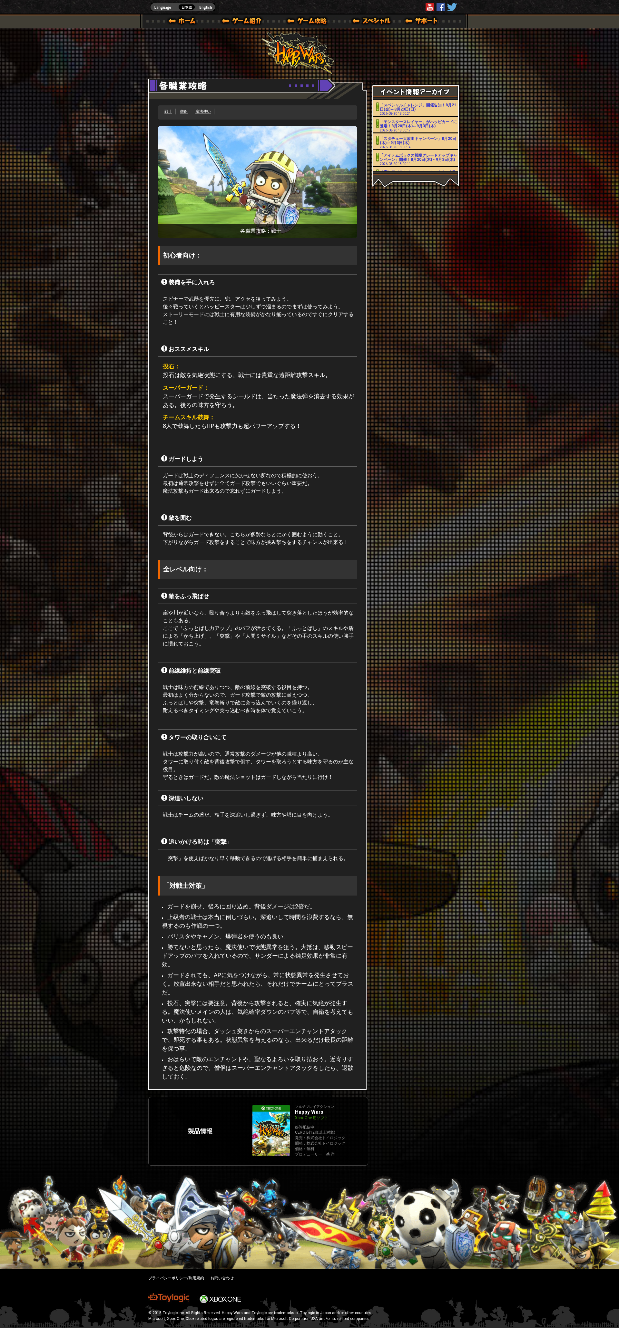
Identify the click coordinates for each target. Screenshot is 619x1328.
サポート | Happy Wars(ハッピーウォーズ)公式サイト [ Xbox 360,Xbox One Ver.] (422, 22)
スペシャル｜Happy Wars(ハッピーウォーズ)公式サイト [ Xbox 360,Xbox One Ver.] (362, 22)
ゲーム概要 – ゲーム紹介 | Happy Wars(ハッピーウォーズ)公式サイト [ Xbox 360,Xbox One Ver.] (244, 22)
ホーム (184, 22)
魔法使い (203, 111)
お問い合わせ (222, 1278)
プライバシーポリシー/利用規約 (176, 1278)
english (183, 7)
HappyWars (441, 7)
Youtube (430, 7)
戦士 (168, 111)
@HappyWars (452, 7)
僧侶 (184, 111)
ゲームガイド (303, 22)
